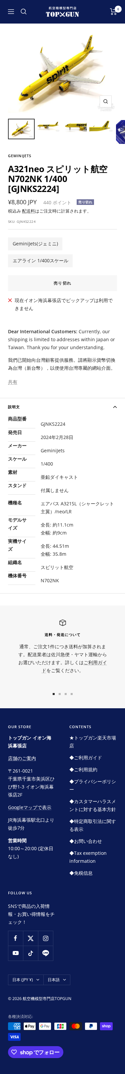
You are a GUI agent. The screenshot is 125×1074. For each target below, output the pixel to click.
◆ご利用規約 (83, 769)
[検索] (24, 12)
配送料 (28, 211)
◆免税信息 (81, 873)
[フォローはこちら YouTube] (15, 953)
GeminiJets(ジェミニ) (35, 243)
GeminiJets (19, 155)
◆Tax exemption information (88, 857)
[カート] (113, 11)
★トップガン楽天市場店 (92, 741)
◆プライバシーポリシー (92, 785)
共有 (12, 382)
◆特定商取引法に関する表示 (92, 825)
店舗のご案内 (22, 758)
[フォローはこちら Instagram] (45, 938)
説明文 (14, 406)
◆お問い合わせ (85, 841)
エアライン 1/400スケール (40, 260)
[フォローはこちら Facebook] (15, 938)
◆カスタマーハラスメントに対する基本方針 (92, 805)
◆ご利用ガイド (85, 757)
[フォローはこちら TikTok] (30, 953)
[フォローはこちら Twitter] (30, 938)
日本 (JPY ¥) (22, 979)
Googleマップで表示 (29, 807)
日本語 (54, 979)
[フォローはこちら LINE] (45, 953)
